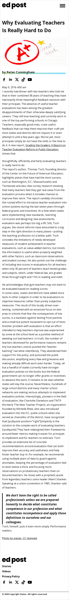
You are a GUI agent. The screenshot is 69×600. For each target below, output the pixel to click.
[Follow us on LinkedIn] (11, 80)
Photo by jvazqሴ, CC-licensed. (19, 538)
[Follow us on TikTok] (23, 80)
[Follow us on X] (17, 80)
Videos (6, 571)
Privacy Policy (11, 576)
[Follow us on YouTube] (30, 80)
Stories (6, 566)
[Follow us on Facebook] (4, 80)
